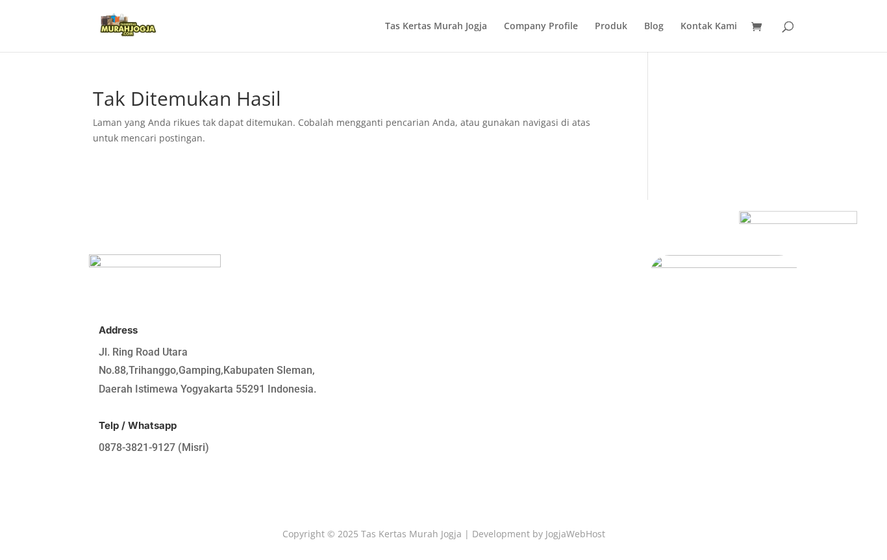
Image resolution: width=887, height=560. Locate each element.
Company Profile (541, 26)
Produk (611, 26)
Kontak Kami (709, 26)
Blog (654, 26)
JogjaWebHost (575, 534)
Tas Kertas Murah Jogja (436, 26)
